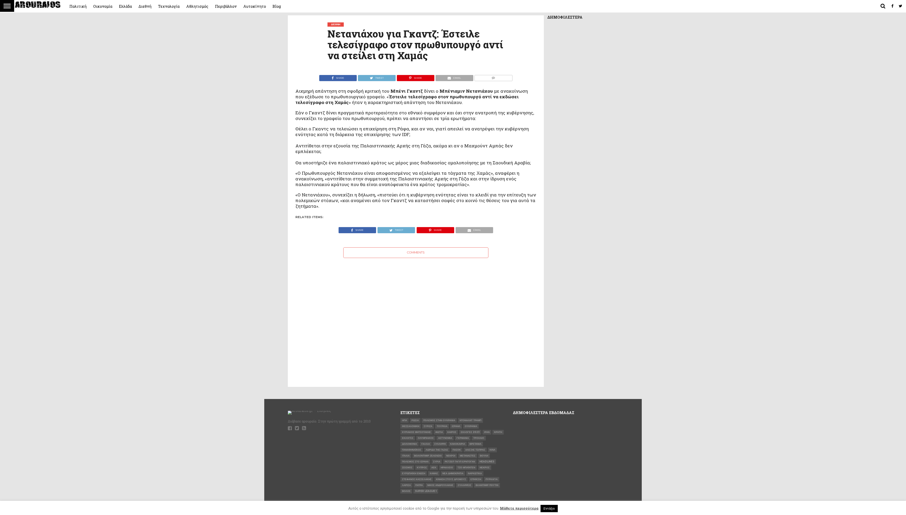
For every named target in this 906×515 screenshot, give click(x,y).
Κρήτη (498, 432)
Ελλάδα (125, 6)
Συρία (436, 461)
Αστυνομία (445, 438)
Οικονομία (102, 6)
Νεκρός (485, 467)
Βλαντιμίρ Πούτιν (487, 485)
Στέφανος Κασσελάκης (417, 479)
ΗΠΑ (404, 420)
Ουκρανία (471, 426)
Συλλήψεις (464, 485)
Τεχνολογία (169, 6)
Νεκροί (450, 455)
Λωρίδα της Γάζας (437, 449)
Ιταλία (406, 455)
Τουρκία (442, 426)
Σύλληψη (440, 443)
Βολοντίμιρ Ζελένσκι (428, 455)
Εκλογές (407, 438)
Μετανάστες (467, 455)
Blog (277, 6)
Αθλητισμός (197, 6)
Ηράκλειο (447, 467)
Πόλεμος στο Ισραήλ (415, 461)
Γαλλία (425, 443)
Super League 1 (425, 491)
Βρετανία (475, 443)
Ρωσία (415, 420)
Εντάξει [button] (549, 508)
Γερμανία (463, 438)
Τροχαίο (478, 438)
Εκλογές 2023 (470, 432)
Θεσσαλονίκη (410, 426)
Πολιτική (78, 6)
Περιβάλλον (226, 6)
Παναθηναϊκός (411, 449)
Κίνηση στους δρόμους (451, 479)
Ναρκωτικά (475, 473)
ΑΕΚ (433, 467)
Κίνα (492, 449)
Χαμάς (434, 473)
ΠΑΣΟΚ (457, 449)
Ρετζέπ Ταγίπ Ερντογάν (460, 461)
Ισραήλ (456, 426)
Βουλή (484, 455)
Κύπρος (422, 467)
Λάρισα (406, 485)
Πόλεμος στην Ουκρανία (439, 420)
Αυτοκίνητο (254, 6)
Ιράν (487, 432)
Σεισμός (407, 467)
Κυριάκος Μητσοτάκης (416, 432)
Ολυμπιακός (426, 438)
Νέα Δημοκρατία (452, 473)
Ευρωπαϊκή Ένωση (413, 473)
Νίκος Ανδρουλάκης (440, 485)
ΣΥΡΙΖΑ (428, 426)
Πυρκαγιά (492, 479)
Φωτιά (439, 432)
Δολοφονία (409, 443)
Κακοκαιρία (457, 443)
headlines (486, 461)
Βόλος (406, 491)
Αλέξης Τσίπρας (475, 449)
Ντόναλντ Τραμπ (470, 420)
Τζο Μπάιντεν (466, 467)
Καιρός (451, 432)
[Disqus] (415, 317)
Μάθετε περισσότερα (519, 508)
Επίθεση (475, 479)
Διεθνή (144, 6)
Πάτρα (419, 485)
